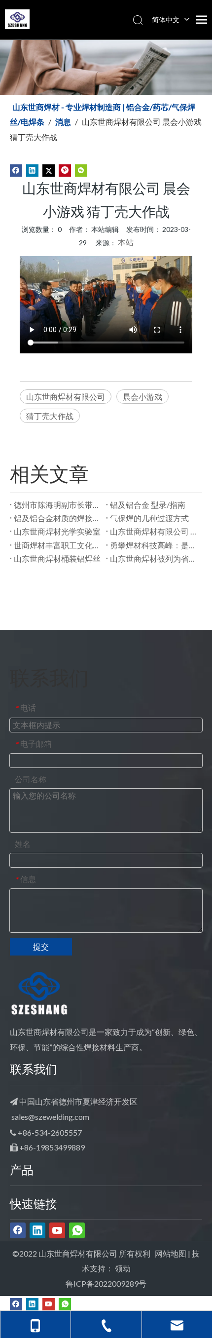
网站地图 (170, 1253)
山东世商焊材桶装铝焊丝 (57, 558)
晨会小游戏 (142, 396)
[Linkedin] (32, 169)
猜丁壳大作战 (49, 416)
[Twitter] (48, 169)
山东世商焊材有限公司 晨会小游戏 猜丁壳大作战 (154, 531)
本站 (126, 242)
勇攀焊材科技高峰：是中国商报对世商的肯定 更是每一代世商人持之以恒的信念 (154, 545)
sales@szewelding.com (50, 1116)
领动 (123, 1268)
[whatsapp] (77, 1230)
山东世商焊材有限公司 (65, 396)
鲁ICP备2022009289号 (106, 1283)
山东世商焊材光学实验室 (57, 531)
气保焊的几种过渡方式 (149, 518)
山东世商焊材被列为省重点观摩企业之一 (154, 558)
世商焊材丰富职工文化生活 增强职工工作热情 (58, 545)
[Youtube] (57, 1230)
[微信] (81, 169)
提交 (41, 946)
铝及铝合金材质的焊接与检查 (58, 518)
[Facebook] (16, 169)
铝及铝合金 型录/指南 (147, 504)
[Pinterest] (65, 169)
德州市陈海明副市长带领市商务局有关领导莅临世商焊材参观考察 (58, 504)
